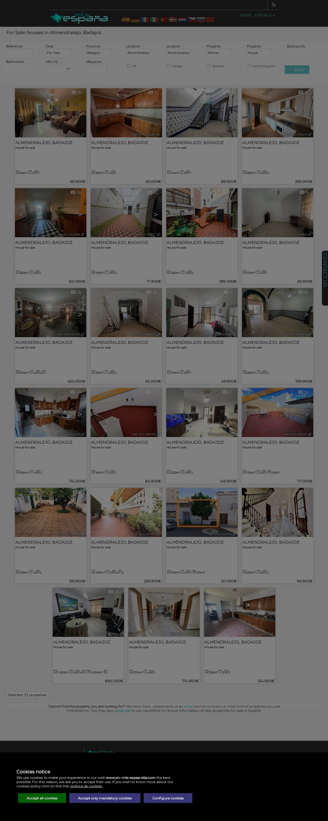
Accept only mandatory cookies (105, 798)
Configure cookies (168, 798)
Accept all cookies (42, 798)
